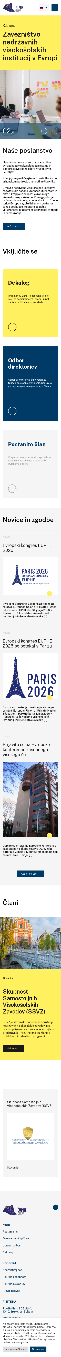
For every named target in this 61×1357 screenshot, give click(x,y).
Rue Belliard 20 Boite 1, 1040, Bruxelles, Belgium (18, 1310)
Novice (6, 536)
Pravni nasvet (11, 1290)
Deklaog (8, 1252)
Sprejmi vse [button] (38, 1349)
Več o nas (12, 226)
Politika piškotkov (14, 1284)
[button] (44, 131)
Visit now (12, 1048)
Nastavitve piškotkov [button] (15, 1349)
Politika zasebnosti (15, 1277)
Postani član (10, 1231)
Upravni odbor (11, 1245)
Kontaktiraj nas (12, 1270)
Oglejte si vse (29, 873)
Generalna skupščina (16, 1238)
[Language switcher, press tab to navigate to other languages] (44, 7)
